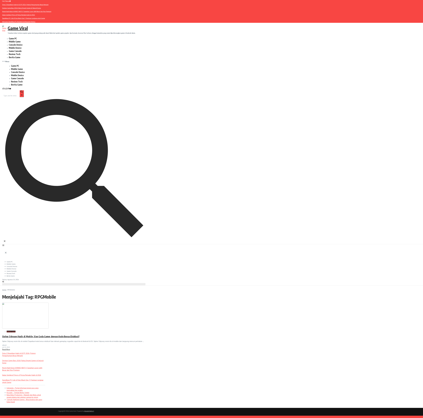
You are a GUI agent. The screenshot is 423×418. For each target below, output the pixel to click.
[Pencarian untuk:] (13, 96)
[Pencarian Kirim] (21, 93)
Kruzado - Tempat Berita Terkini (18, 393)
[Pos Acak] (3, 282)
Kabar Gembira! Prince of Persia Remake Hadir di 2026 (21, 375)
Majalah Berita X (89, 411)
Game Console (15, 51)
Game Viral (18, 28)
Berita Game (14, 57)
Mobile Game (15, 41)
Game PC (13, 38)
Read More (6, 349)
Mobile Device (15, 47)
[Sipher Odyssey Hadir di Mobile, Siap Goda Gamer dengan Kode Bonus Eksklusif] (25, 328)
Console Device (15, 44)
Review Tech (14, 54)
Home (4, 290)
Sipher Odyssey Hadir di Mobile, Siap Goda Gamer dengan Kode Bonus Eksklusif (40, 336)
